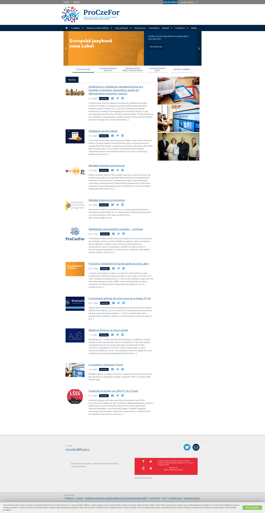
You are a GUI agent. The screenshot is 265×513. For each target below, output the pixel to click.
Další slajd (199, 48)
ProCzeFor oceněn (83, 69)
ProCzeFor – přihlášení (181, 69)
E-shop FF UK (154, 498)
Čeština (76, 2)
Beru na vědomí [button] (252, 508)
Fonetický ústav (175, 498)
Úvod (66, 28)
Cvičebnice (180, 28)
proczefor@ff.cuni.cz (78, 449)
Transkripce (153, 28)
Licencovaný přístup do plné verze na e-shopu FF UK (120, 298)
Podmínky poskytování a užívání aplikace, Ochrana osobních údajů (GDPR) (116, 498)
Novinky (72, 79)
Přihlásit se (69, 498)
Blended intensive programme (107, 165)
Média (194, 28)
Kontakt (79, 498)
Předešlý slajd (65, 48)
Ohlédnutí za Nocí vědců (103, 131)
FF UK (164, 498)
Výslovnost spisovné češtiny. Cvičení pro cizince (132, 69)
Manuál (165, 28)
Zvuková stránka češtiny (97, 28)
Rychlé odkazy (187, 2)
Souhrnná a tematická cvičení (157, 69)
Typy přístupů (121, 28)
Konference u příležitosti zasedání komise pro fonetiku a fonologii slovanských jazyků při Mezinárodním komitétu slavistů (116, 90)
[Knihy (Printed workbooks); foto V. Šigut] (178, 91)
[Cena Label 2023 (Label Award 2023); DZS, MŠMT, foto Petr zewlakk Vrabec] (178, 146)
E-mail (196, 447)
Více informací (156, 46)
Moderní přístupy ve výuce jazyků (108, 330)
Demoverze (139, 28)
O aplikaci (75, 28)
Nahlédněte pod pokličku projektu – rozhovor (116, 229)
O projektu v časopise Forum (106, 364)
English (66, 2)
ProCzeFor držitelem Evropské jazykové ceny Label (119, 263)
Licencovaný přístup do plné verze (108, 69)
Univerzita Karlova (192, 498)
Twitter (187, 447)
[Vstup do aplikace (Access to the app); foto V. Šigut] (178, 118)
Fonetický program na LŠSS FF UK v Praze (113, 391)
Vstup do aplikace (170, 2)
